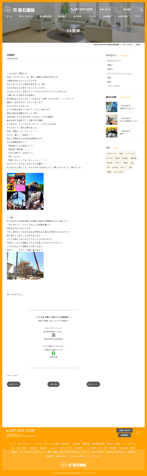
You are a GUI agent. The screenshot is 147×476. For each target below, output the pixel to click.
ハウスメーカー (112, 153)
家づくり (123, 167)
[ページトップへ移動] (138, 432)
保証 (109, 77)
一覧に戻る (53, 384)
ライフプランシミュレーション (120, 73)
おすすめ (115, 167)
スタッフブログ (12, 375)
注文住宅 (125, 158)
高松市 (117, 158)
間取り (110, 65)
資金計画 (133, 158)
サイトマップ (95, 456)
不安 (108, 167)
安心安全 (109, 163)
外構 (120, 153)
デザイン (118, 163)
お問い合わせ (105, 9)
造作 (130, 167)
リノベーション (130, 153)
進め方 (110, 69)
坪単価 (109, 172)
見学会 (126, 163)
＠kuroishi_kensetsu (53, 338)
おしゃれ (109, 158)
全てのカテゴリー (115, 61)
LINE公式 (53, 356)
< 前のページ (14, 384)
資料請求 (127, 9)
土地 (132, 163)
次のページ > (93, 384)
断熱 (109, 82)
